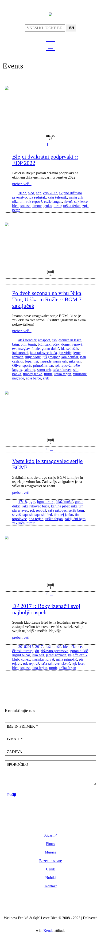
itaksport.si (20, 353)
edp (38, 193)
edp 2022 (50, 193)
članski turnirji (22, 651)
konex (25, 659)
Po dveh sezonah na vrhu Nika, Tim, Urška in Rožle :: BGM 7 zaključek (47, 299)
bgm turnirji (45, 502)
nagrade (45, 361)
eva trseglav (21, 349)
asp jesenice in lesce (66, 340)
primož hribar (43, 365)
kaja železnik (57, 197)
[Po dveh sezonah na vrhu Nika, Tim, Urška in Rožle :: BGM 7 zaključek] (50, 244)
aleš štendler (27, 340)
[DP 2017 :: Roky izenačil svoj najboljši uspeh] (50, 557)
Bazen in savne (50, 861)
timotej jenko (42, 206)
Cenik (50, 869)
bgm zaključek (48, 344)
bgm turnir (28, 344)
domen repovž (71, 344)
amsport (44, 340)
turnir (57, 206)
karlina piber (60, 506)
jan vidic (65, 353)
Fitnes (50, 844)
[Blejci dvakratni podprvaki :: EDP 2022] (50, 107)
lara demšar (69, 357)
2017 (39, 647)
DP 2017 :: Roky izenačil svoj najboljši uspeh (46, 609)
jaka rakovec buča (43, 353)
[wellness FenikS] (50, 14)
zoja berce (33, 378)
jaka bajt (38, 655)
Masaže (50, 852)
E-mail (15, 739)
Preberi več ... (22, 637)
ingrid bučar (21, 655)
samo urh (44, 370)
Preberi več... (21, 184)
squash (25, 206)
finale (35, 349)
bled (31, 193)
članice (76, 647)
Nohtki (50, 878)
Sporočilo (17, 764)
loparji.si (31, 361)
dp (37, 651)
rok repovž (34, 201)
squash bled (43, 515)
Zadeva (14, 752)
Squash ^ (50, 835)
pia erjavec (20, 510)
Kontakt (51, 886)
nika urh (18, 201)
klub (15, 659)
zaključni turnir (23, 523)
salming (29, 370)
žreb (46, 378)
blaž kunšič (64, 502)
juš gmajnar (51, 357)
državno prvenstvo (54, 651)
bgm (15, 344)
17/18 (22, 502)
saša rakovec (62, 370)
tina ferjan (36, 519)
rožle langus (53, 201)
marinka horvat (43, 659)
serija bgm (76, 510)
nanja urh (76, 197)
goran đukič (50, 349)
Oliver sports (21, 365)
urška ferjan (72, 206)
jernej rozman (56, 655)
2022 (22, 193)
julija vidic (33, 357)
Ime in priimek (22, 726)
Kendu (48, 931)
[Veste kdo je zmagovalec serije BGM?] (50, 412)
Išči (71, 28)
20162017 (25, 647)
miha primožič (66, 659)
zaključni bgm (75, 519)
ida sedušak (37, 197)
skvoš (68, 201)
